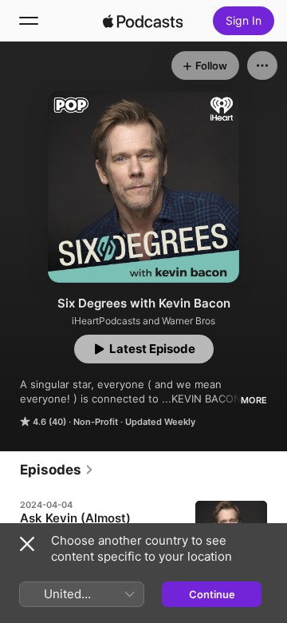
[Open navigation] (28, 20)
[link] (57, 469)
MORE (254, 400)
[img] (143, 21)
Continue (212, 594)
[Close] (27, 544)
